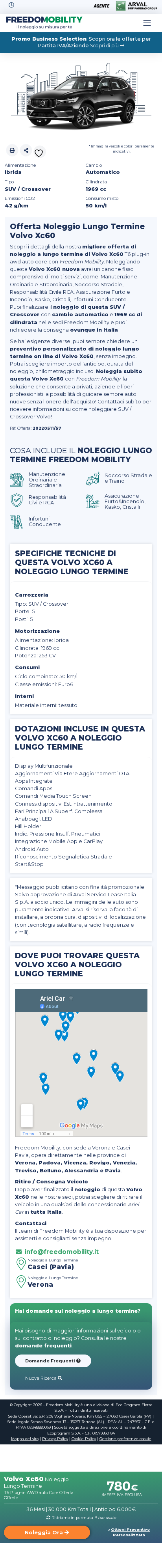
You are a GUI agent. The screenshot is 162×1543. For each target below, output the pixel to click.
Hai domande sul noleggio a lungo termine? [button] (77, 1311)
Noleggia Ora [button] (44, 1533)
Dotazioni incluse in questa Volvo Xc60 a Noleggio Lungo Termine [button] (80, 738)
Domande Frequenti (50, 1361)
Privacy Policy (55, 1439)
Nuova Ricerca (41, 1378)
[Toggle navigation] (147, 23)
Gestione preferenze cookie (125, 1439)
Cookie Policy (84, 1439)
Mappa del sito (25, 1439)
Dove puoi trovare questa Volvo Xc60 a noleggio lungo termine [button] (77, 964)
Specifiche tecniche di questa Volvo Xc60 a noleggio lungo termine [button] (72, 562)
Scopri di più (105, 46)
